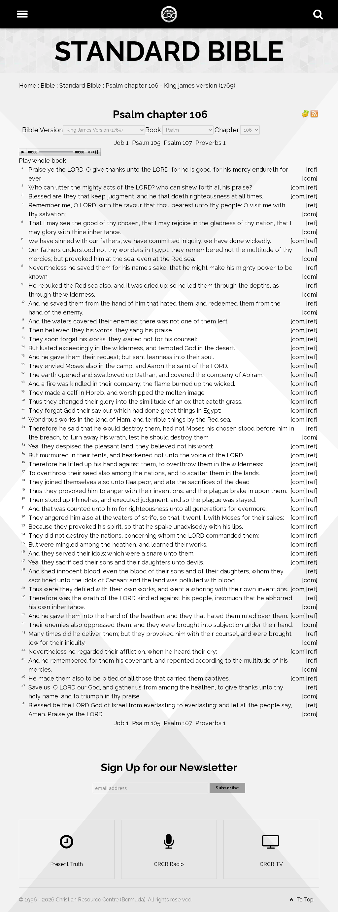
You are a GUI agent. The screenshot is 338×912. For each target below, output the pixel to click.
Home (27, 85)
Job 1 (121, 142)
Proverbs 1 (210, 142)
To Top (304, 899)
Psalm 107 (178, 142)
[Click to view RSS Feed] (314, 113)
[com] (310, 178)
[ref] (312, 169)
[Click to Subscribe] (305, 113)
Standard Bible (80, 85)
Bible (47, 85)
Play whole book (42, 160)
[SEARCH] (319, 14)
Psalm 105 (146, 142)
